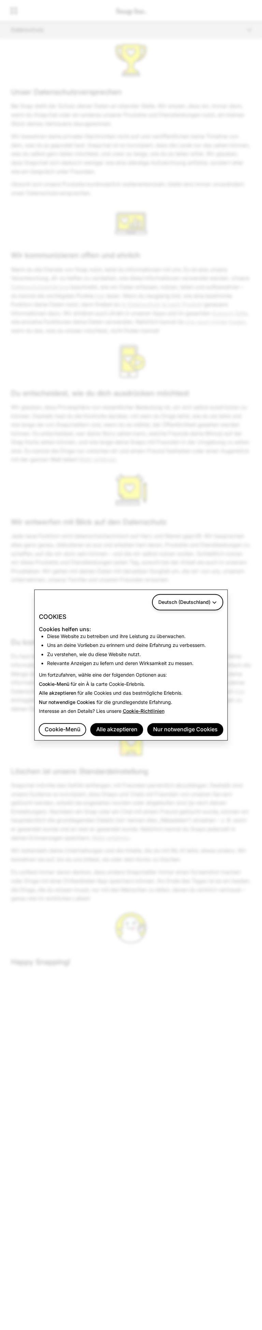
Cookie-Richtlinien (143, 711)
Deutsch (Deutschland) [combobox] (184, 602)
